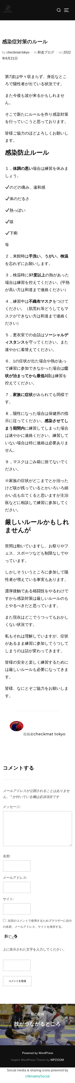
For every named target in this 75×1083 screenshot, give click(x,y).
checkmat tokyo (17, 52)
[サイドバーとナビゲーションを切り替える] (68, 10)
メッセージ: (11, 807)
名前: (6, 856)
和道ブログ (46, 52)
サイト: (8, 899)
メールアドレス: (15, 877)
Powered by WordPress (37, 1053)
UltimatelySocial (37, 1076)
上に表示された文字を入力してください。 (34, 949)
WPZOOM (57, 1059)
